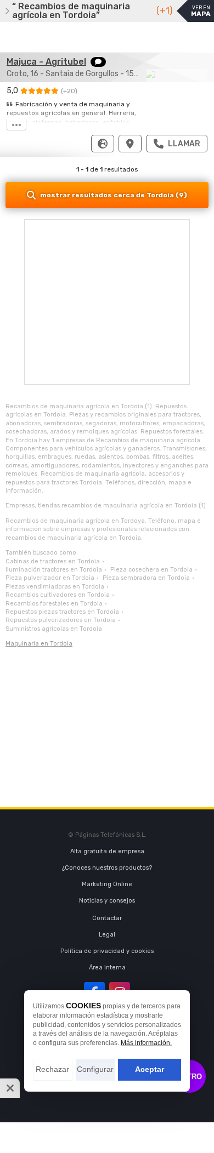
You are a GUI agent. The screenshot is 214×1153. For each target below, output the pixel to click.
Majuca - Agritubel (46, 61)
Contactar (107, 918)
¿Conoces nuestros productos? (107, 867)
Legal (107, 934)
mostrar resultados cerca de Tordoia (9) (113, 195)
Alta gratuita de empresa (107, 851)
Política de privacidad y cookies (107, 951)
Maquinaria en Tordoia (38, 643)
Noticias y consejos (107, 900)
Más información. (146, 1043)
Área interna (107, 967)
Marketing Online (107, 884)
